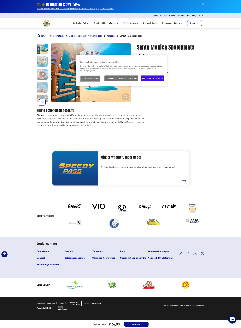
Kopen (192, 23)
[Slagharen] (149, 284)
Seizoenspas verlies (75, 257)
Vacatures (97, 251)
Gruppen (172, 15)
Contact (41, 257)
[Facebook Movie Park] (180, 253)
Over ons (69, 251)
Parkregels (96, 303)
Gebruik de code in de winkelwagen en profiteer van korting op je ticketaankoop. (75, 8)
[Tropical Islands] (74, 284)
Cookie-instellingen (62, 308)
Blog (194, 15)
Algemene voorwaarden (75, 303)
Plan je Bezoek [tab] (129, 23)
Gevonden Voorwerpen (103, 257)
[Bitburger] (145, 206)
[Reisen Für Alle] (74, 222)
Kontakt (181, 15)
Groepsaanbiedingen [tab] (171, 23)
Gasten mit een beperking (133, 257)
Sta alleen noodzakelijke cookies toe (121, 78)
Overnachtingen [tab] (150, 23)
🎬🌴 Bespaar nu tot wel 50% (58, 4)
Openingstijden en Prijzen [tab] (105, 23)
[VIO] (98, 206)
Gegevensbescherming (46, 303)
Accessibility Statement (160, 257)
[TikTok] (202, 253)
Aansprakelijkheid (44, 308)
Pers (122, 251)
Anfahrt (163, 15)
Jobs (188, 15)
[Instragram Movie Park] (187, 253)
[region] (121, 70)
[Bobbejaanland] (185, 284)
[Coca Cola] (74, 205)
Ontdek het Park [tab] (79, 23)
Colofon (86, 303)
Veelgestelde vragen (158, 251)
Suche (156, 15)
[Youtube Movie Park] (195, 253)
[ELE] (169, 205)
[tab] (194, 23)
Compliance (43, 251)
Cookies (61, 303)
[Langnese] (122, 208)
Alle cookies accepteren (152, 78)
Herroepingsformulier (48, 264)
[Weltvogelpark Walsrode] (112, 284)
